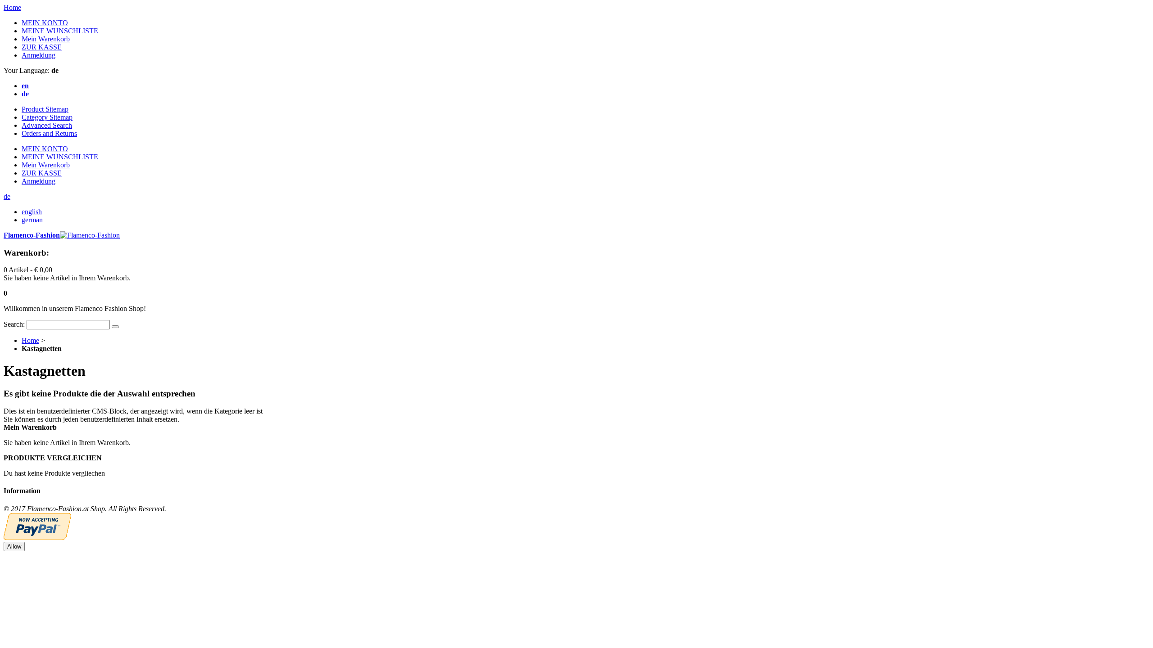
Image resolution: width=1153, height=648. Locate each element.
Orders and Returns (49, 133)
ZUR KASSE (42, 47)
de (7, 196)
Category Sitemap (47, 117)
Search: (14, 324)
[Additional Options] (37, 537)
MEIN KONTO (45, 23)
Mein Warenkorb (46, 39)
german (32, 220)
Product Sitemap (45, 109)
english (32, 212)
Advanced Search (47, 125)
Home (12, 7)
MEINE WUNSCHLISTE (60, 31)
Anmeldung (38, 55)
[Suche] (115, 326)
